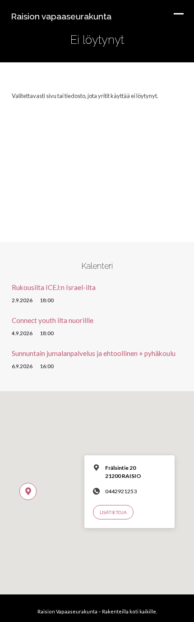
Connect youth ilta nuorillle (52, 320)
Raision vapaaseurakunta (61, 16)
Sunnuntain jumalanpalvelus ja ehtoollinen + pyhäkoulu (94, 353)
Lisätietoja (113, 512)
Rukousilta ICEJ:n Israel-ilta (54, 287)
